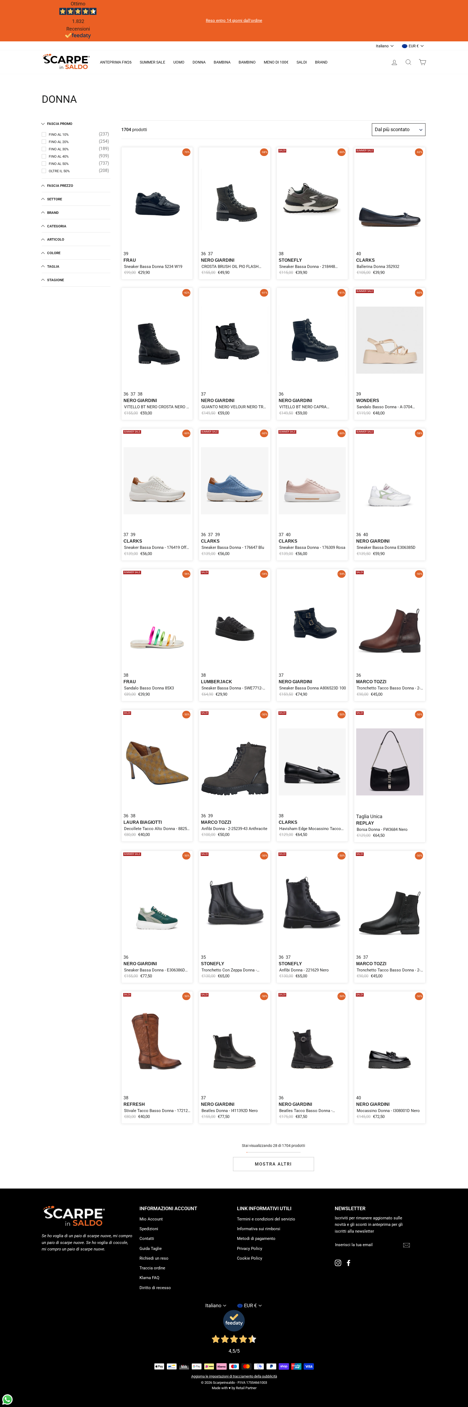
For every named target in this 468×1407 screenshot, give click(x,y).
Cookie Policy (249, 1258)
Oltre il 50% (59, 171)
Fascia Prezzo (60, 186)
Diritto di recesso (155, 1287)
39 (125, 253)
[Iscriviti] (406, 1245)
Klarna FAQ (149, 1277)
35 (203, 957)
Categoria (56, 226)
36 (203, 253)
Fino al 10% (59, 134)
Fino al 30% (59, 149)
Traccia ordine (152, 1268)
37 (210, 253)
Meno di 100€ (276, 62)
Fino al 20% (59, 142)
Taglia (53, 266)
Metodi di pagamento (256, 1238)
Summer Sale (152, 62)
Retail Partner (246, 1388)
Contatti (146, 1238)
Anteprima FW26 (116, 62)
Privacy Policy (249, 1248)
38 (281, 253)
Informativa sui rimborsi (258, 1228)
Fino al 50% (59, 164)
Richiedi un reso (153, 1258)
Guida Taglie (150, 1248)
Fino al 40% (59, 156)
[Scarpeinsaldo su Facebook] (348, 1262)
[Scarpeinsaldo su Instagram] (338, 1262)
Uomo (178, 62)
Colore (53, 253)
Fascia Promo (59, 124)
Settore (54, 199)
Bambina (222, 62)
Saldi (302, 62)
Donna (199, 62)
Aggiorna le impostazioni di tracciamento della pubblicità (234, 1376)
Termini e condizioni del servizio (266, 1219)
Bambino (247, 62)
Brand (321, 62)
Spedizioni (148, 1228)
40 (358, 253)
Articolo (55, 239)
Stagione (55, 280)
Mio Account (151, 1219)
